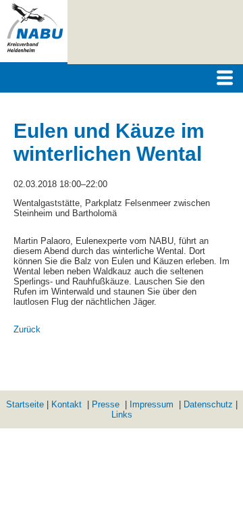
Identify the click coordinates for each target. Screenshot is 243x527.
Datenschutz (208, 404)
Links (121, 414)
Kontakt (66, 404)
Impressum (151, 404)
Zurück (27, 329)
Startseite (25, 404)
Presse (105, 404)
